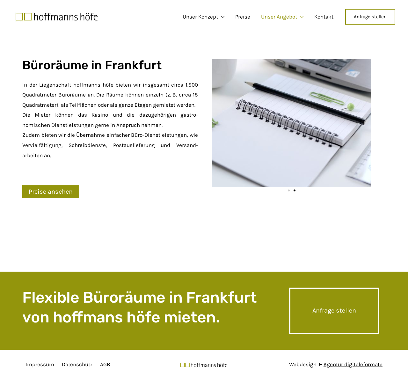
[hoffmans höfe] (57, 16)
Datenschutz (77, 364)
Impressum (40, 364)
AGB (105, 364)
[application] (221, 16)
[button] (50, 191)
